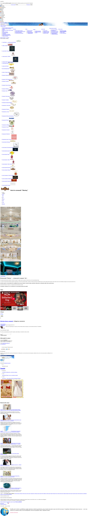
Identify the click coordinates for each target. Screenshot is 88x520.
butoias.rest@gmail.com (6, 343)
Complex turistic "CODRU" (6, 56)
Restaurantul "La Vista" (5, 111)
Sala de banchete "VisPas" (6, 159)
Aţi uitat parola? (13, 4)
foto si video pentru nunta (59, 493)
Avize (3, 202)
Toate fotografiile (2, 276)
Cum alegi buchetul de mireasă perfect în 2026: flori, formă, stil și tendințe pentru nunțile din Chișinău (10, 410)
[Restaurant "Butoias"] (20, 308)
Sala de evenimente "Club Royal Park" (7, 175)
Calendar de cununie (46, 31)
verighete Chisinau (65, 493)
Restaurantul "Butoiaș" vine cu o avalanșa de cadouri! (10, 375)
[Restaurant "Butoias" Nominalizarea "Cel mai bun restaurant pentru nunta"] (9, 308)
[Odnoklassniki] (8, 349)
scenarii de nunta (75, 493)
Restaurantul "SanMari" (5, 124)
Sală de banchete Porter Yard (6, 167)
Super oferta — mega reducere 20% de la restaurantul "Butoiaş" (11, 378)
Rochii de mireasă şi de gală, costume (7, 27)
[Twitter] (7, 349)
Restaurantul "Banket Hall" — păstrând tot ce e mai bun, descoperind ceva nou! (10, 476)
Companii (7, 37)
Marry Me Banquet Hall (5, 68)
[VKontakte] (6, 349)
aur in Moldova (84, 493)
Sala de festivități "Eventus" (6, 185)
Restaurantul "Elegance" (5, 109)
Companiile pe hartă (46, 32)
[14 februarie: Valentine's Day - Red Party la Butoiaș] (3, 308)
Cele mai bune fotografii (54, 31)
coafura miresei (80, 493)
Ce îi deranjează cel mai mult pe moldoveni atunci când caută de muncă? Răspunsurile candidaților (10, 431)
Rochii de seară (29, 31)
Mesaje (1, 334)
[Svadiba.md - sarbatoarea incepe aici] (7, 359)
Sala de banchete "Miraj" (5, 154)
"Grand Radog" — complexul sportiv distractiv (9, 42)
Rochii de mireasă (29, 30)
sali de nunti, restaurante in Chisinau (32, 493)
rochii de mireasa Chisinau (18, 493)
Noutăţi (2, 368)
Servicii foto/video (5, 31)
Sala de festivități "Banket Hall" (6, 181)
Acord (7, 501)
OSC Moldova (44, 493)
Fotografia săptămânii (54, 29)
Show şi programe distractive (6, 35)
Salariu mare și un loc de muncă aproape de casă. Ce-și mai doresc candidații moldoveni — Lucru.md (10, 443)
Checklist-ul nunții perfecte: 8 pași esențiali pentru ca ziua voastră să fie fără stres (10, 420)
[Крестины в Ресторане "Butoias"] (26, 308)
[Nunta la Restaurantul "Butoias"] (14, 308)
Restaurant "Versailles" (5, 99)
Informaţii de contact (63, 30)
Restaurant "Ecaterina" (5, 81)
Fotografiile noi (53, 30)
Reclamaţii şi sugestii (10, 25)
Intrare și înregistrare (3, 25)
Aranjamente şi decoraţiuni (6, 34)
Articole (36, 32)
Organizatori (4, 33)
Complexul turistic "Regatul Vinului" (7, 61)
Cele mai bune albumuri (54, 32)
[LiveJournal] (9, 349)
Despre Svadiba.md (3, 501)
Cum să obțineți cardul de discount (20, 31)
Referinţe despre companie (6, 321)
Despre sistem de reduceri (19, 30)
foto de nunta (70, 493)
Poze (3, 197)
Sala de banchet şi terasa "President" (7, 150)
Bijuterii (3, 29)
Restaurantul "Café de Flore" (6, 105)
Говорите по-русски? (3, 22)
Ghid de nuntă (45, 30)
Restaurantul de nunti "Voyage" (6, 139)
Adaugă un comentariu (19, 321)
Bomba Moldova (9, 494)
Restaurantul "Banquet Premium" (7, 102)
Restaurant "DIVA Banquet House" (7, 79)
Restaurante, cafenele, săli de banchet (7, 30)
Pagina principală (2, 37)
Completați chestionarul (14, 512)
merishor (1, 313)
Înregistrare (28, 4)
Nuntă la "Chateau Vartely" (6, 72)
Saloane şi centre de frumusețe (6, 28)
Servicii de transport (5, 32)
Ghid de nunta (48, 493)
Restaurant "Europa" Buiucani (6, 85)
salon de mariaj (39, 493)
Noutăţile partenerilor (38, 31)
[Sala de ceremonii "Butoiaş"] (10, 220)
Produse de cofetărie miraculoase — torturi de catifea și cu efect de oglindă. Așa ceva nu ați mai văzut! (11, 488)
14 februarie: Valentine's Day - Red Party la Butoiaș (9, 372)
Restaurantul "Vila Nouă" (6, 129)
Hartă (3, 200)
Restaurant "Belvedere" (5, 75)
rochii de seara (24, 493)
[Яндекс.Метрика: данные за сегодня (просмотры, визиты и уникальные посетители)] (3, 504)
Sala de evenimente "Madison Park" (7, 178)
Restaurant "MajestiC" (5, 88)
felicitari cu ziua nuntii (3, 494)
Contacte (14, 501)
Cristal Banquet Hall (5, 63)
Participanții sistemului (18, 32)
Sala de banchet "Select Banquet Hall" (7, 147)
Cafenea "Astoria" (5, 45)
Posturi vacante (62, 32)
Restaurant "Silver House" (6, 96)
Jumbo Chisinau (53, 493)
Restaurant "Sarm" (5, 90)
